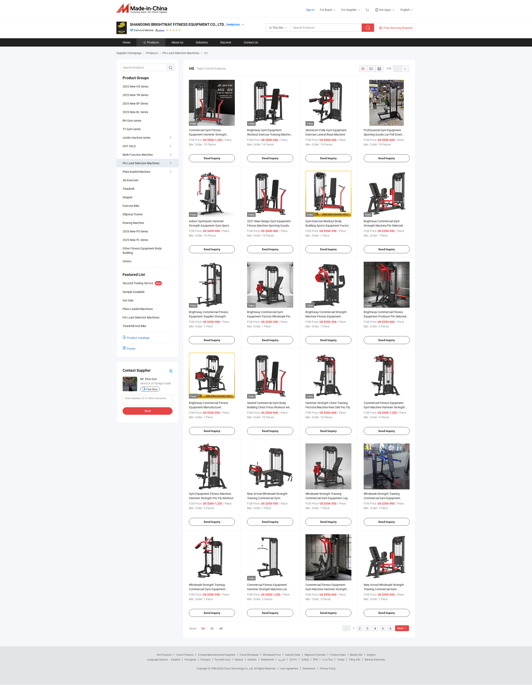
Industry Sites (292, 654)
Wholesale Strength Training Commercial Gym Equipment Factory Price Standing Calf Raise (210, 589)
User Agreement (289, 668)
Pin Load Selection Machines (141, 163)
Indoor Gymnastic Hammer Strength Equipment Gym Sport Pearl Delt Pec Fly (209, 225)
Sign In (310, 10)
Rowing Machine (133, 223)
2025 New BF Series (135, 103)
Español (175, 659)
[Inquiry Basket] (368, 10)
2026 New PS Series (135, 231)
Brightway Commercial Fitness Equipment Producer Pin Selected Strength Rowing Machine (385, 316)
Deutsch (252, 659)
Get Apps (385, 10)
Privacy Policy (328, 668)
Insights (371, 654)
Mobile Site (356, 654)
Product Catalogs (138, 338)
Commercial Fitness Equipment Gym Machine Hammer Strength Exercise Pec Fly (384, 407)
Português (190, 659)
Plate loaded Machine (136, 172)
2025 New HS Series (135, 86)
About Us (177, 42)
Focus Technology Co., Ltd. (239, 668)
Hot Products (164, 654)
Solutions (202, 42)
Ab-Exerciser (131, 180)
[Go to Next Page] (405, 68)
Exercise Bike (131, 206)
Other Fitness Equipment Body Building (142, 250)
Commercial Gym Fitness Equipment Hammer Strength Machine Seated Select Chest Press (211, 134)
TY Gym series (132, 129)
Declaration (309, 668)
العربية (281, 659)
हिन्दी (315, 659)
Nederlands (267, 659)
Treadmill (128, 189)
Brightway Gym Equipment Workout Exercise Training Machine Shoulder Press (269, 134)
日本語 (305, 659)
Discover (225, 42)
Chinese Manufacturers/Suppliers (216, 654)
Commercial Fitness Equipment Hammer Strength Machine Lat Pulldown (267, 589)
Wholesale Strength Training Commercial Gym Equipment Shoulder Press (382, 498)
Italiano (239, 659)
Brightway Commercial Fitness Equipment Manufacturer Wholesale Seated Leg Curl (208, 407)
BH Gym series (132, 120)
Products (153, 42)
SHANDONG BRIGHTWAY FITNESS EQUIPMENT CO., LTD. (177, 24)
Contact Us (251, 42)
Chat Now (151, 389)
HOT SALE (129, 146)
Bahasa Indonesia (375, 659)
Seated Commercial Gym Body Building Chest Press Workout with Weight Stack (269, 407)
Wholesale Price (272, 654)
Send (147, 411)
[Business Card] (170, 370)
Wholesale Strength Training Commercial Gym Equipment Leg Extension (326, 498)
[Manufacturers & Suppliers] (143, 8)
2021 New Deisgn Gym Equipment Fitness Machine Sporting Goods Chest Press (269, 225)
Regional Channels (315, 654)
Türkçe (340, 659)
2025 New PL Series (135, 240)
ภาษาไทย (327, 659)
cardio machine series (136, 137)
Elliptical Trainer (133, 214)
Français (205, 659)
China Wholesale (249, 654)
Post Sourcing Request (398, 28)
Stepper (128, 197)
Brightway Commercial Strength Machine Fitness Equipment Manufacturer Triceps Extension (326, 316)
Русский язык (222, 659)
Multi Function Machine (138, 155)
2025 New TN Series (135, 95)
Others (127, 261)
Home (126, 42)
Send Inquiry (212, 158)
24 (203, 628)
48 (221, 628)
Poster (131, 349)
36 (212, 628)
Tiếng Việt (354, 659)
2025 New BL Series (135, 112)
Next (400, 628)
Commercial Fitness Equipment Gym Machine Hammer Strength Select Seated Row (326, 589)
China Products (184, 654)
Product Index (338, 654)
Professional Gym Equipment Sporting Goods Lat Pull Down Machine (383, 134)
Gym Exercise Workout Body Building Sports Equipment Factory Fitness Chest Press (327, 225)
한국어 (293, 659)
